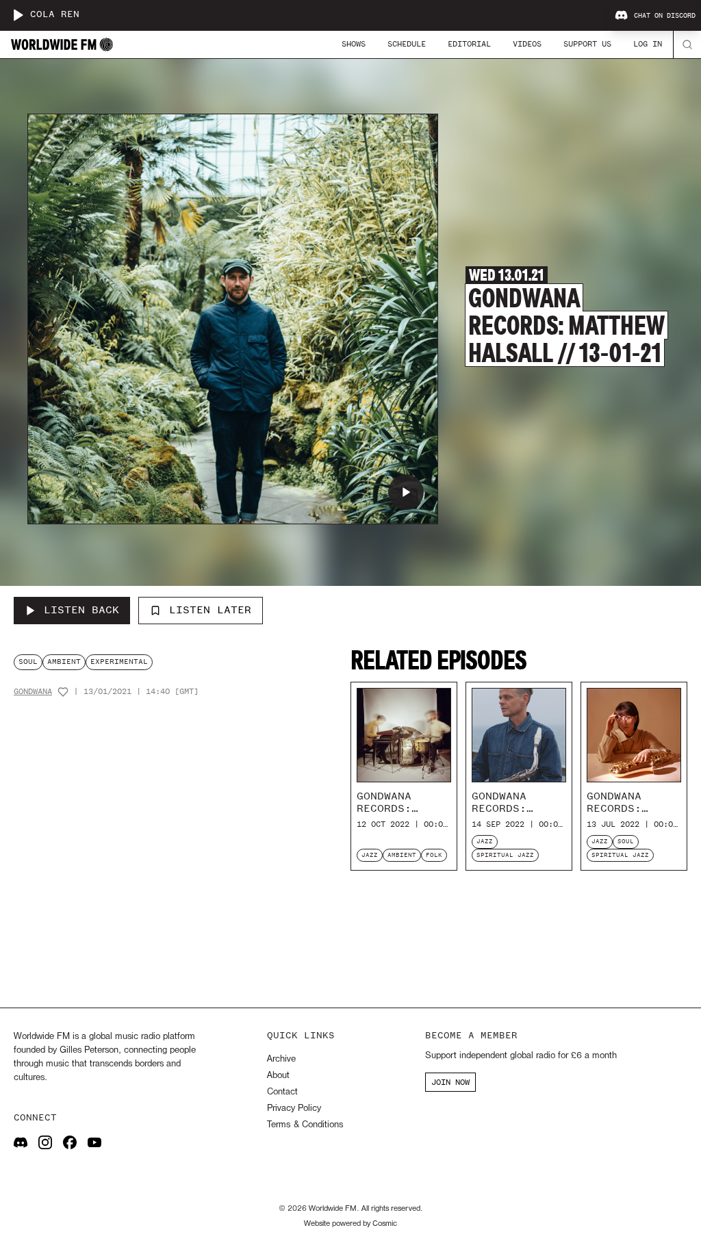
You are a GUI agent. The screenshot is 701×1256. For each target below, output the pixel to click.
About (278, 1075)
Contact (282, 1092)
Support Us (587, 44)
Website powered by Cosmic (350, 1223)
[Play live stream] (18, 15)
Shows (354, 44)
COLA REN (54, 15)
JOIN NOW (450, 1082)
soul (28, 661)
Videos (527, 44)
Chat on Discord (665, 16)
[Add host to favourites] (63, 692)
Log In (647, 44)
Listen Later (210, 610)
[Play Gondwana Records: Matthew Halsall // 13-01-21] (406, 492)
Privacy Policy (294, 1108)
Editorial (469, 44)
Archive (281, 1059)
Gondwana (33, 691)
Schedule (406, 44)
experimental (119, 661)
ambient (64, 661)
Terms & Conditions (305, 1125)
